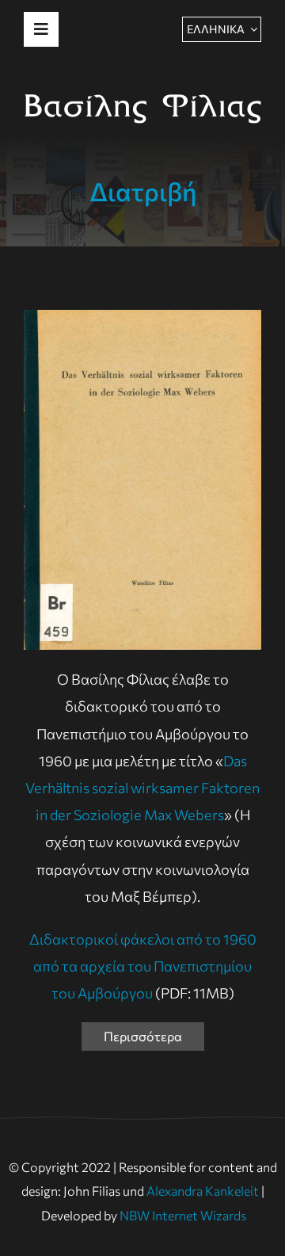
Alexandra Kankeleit (202, 1190)
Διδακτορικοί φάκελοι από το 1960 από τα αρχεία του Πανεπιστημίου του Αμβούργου (142, 966)
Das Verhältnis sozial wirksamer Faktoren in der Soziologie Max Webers (142, 787)
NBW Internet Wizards (183, 1215)
